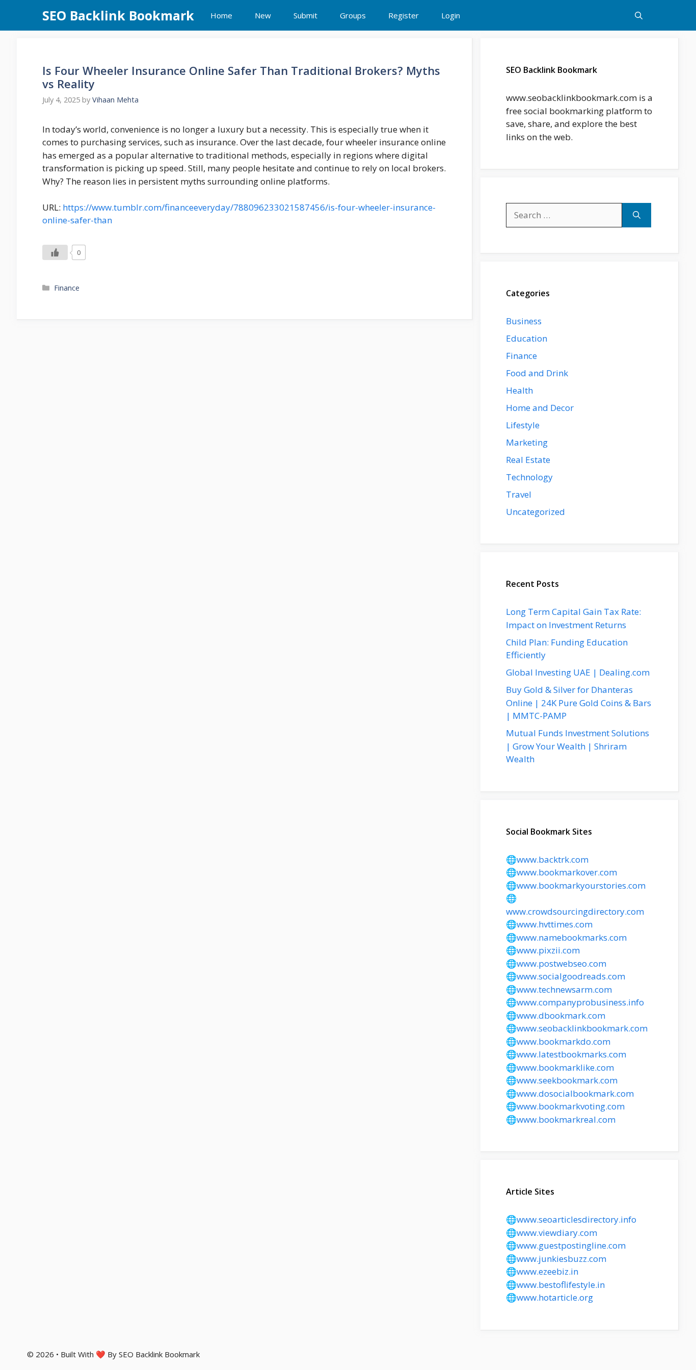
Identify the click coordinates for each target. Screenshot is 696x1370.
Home (221, 15)
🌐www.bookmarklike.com (560, 1067)
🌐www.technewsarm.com (559, 989)
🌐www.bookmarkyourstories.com (576, 885)
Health (519, 390)
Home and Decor (540, 407)
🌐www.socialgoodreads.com (565, 976)
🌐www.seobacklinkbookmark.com (577, 1028)
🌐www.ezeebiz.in (542, 1271)
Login (450, 15)
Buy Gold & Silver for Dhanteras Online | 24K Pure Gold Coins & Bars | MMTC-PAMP (578, 702)
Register (403, 15)
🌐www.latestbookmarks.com (566, 1054)
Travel (518, 494)
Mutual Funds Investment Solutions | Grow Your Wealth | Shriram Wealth (577, 746)
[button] (639, 15)
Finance (66, 288)
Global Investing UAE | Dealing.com (578, 672)
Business (524, 321)
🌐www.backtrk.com (547, 859)
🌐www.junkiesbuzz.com (556, 1258)
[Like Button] (55, 252)
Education (526, 338)
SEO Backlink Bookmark (118, 15)
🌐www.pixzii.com (543, 950)
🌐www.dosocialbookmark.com (570, 1093)
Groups (353, 15)
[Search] (636, 215)
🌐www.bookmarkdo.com (558, 1041)
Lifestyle (523, 425)
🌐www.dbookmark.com (555, 1015)
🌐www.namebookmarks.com (566, 937)
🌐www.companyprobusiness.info (575, 1002)
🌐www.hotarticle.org (549, 1297)
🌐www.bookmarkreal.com (560, 1119)
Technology (529, 477)
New (263, 15)
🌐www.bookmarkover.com (561, 872)
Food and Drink (537, 373)
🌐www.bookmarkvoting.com (565, 1106)
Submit (305, 15)
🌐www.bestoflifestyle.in (555, 1284)
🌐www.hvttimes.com (549, 924)
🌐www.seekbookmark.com (562, 1080)
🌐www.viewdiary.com (551, 1232)
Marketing (527, 442)
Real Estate (528, 460)
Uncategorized (535, 512)
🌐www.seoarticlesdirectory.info (571, 1219)
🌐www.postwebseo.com (556, 963)
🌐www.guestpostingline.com (566, 1245)
